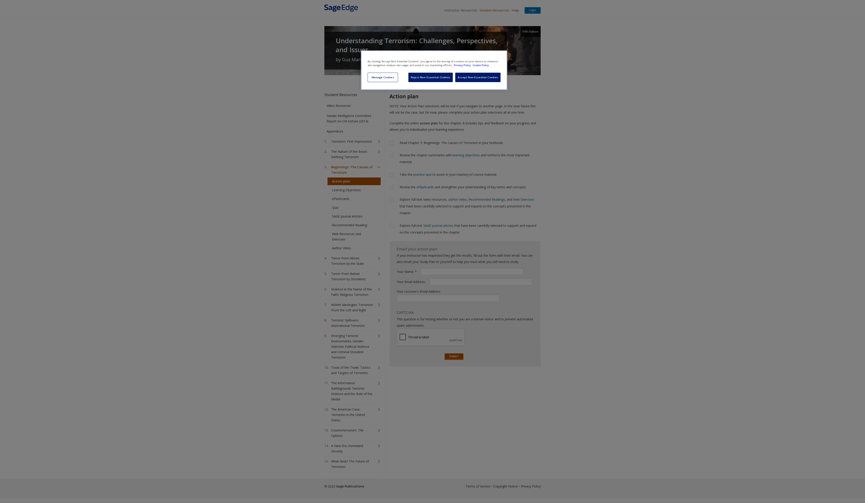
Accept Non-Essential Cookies (478, 77)
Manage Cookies (383, 77)
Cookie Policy (481, 65)
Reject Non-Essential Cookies (430, 77)
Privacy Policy (462, 65)
